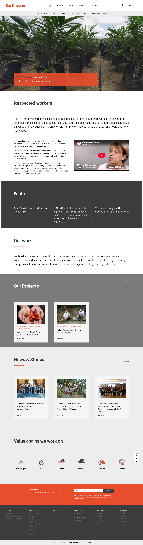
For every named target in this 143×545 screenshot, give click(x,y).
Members (32, 532)
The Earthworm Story (35, 524)
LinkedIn (122, 513)
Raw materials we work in (13, 519)
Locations (78, 510)
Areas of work (27, 77)
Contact (94, 5)
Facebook (123, 519)
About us (32, 510)
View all (126, 288)
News (85, 13)
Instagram (123, 521)
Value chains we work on (100, 13)
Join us (54, 510)
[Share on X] (136, 458)
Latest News (78, 520)
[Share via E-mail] (136, 461)
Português (100, 521)
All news (126, 361)
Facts (54, 13)
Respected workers (41, 13)
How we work (10, 513)
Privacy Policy (76, 542)
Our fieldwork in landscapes (14, 516)
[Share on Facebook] (136, 456)
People (31, 529)
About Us (60, 5)
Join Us (70, 5)
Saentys (89, 542)
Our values (32, 519)
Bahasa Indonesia (102, 524)
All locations (78, 513)
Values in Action (34, 521)
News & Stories (80, 517)
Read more (20, 338)
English (131, 5)
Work (51, 5)
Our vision (32, 516)
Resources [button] (82, 5)
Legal (70, 542)
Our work (63, 13)
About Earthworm (34, 513)
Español (99, 519)
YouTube (123, 516)
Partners (31, 535)
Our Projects (75, 13)
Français (100, 516)
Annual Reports (33, 527)
